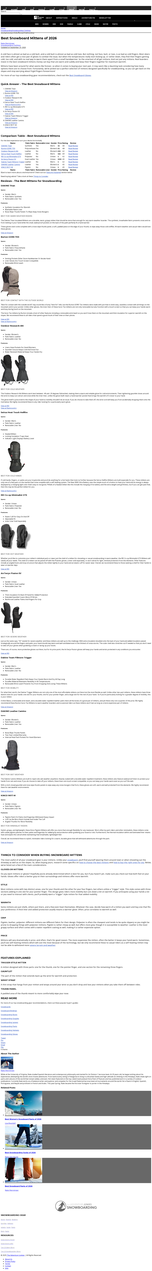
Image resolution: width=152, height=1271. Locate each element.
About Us (8, 1259)
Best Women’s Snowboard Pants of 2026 (23, 1119)
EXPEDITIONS (62, 18)
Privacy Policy (10, 1261)
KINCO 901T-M (7, 167)
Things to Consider (40, 176)
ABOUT (49, 18)
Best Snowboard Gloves (80, 75)
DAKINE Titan (6, 146)
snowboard (72, 860)
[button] (78, 91)
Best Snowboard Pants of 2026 (18, 1186)
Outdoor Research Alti (9, 151)
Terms (7, 1264)
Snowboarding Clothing (11, 45)
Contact (8, 1266)
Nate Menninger (7, 43)
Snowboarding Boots (9, 1015)
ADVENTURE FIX (88, 18)
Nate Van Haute (11, 1157)
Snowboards (6, 1007)
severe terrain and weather (42, 945)
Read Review (73, 146)
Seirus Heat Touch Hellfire (11, 154)
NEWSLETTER (105, 18)
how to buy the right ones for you (128, 862)
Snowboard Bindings (9, 1011)
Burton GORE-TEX (8, 148)
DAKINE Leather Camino (10, 164)
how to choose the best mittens (94, 862)
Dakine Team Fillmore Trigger (13, 162)
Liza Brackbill (10, 1123)
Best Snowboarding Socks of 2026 (20, 1153)
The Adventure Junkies (15, 1255)
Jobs (6, 1268)
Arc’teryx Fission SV (8, 159)
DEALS (75, 18)
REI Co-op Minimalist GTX (11, 156)
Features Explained (53, 172)
